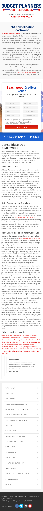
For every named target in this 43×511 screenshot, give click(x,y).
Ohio (3, 335)
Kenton (4, 344)
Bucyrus (23, 347)
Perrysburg (5, 351)
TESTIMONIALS (11, 452)
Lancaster (22, 349)
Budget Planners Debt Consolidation (24, 496)
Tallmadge (17, 340)
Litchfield (4, 340)
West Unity (10, 344)
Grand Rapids (14, 349)
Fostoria (16, 351)
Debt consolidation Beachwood (12, 34)
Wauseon (11, 340)
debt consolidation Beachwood (26, 72)
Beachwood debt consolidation (25, 217)
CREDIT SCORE (10, 458)
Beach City (28, 349)
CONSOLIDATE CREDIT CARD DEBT (17, 409)
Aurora (34, 340)
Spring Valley (18, 344)
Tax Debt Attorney (28, 335)
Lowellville (25, 344)
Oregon (32, 344)
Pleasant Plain (11, 342)
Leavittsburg (37, 349)
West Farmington (24, 351)
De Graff (25, 342)
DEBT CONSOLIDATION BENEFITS (17, 420)
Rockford (26, 338)
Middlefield (5, 347)
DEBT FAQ (9, 425)
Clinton (4, 342)
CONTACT (9, 484)
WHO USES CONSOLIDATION (15, 436)
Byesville (29, 347)
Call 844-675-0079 (21, 16)
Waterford (33, 338)
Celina (11, 351)
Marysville (19, 342)
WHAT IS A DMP (11, 431)
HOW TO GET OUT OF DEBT (15, 463)
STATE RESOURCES (12, 479)
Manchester (5, 349)
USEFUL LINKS (10, 447)
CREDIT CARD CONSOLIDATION (16, 415)
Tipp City (17, 347)
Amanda (11, 347)
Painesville (24, 340)
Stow (30, 340)
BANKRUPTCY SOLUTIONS (14, 441)
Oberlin (34, 347)
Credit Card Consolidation (13, 335)
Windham (32, 342)
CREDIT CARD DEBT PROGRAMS (16, 404)
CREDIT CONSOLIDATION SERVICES (17, 474)
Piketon (33, 351)
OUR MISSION (10, 399)
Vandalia (37, 342)
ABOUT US (9, 393)
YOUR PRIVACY (10, 388)
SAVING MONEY (11, 468)
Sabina (39, 340)
